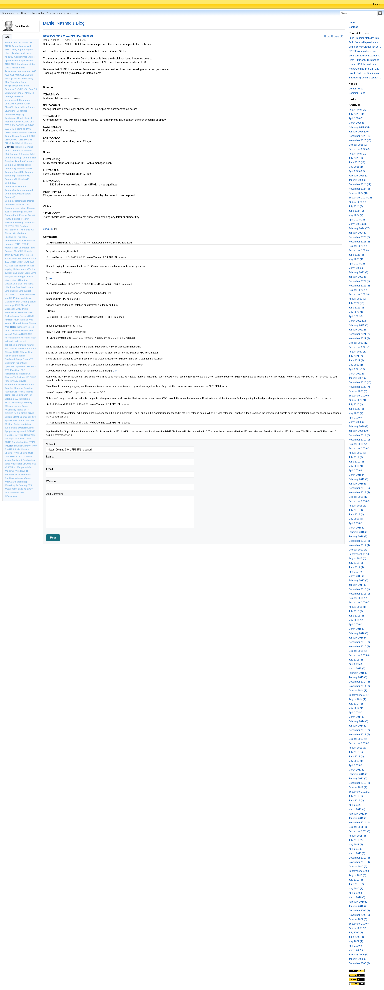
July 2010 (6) (356, 879)
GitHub (8, 233)
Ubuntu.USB (26, 453)
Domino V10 (23, 175)
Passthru (15, 370)
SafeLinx (9, 399)
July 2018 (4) (356, 510)
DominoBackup (13, 190)
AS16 (13, 64)
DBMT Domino (19, 132)
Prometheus (11, 384)
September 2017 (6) (359, 554)
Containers (10, 118)
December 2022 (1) (359, 281)
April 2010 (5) (356, 893)
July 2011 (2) (356, 840)
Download (10, 204)
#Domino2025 (17, 492)
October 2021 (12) (358, 342)
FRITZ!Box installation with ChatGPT (365, 51)
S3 (30, 395)
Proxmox (23, 384)
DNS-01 (28, 139)
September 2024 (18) (360, 197)
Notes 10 (22, 327)
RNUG (15, 395)
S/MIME (31, 431)
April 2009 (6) (356, 945)
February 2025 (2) (358, 175)
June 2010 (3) (356, 884)
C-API (20, 89)
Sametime (24, 399)
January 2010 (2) (358, 906)
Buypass (9, 89)
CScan (17, 121)
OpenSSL (10, 366)
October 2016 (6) (358, 598)
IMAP (22, 255)
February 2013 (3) (358, 774)
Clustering (10, 111)
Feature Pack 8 (27, 215)
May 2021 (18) (356, 364)
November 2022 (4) (359, 285)
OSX (33, 366)
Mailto (16, 298)
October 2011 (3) (358, 827)
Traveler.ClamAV (22, 445)
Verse (7, 463)
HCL (19, 237)
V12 (23, 456)
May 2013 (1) (356, 761)
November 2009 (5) (359, 915)
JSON (20, 262)
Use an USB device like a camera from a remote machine (365, 64)
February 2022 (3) (358, 325)
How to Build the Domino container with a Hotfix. (365, 73)
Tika (20, 435)
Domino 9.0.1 (28, 154)
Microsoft (10, 309)
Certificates (28, 93)
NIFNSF (9, 319)
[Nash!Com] (365, 979)
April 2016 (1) (356, 624)
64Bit (7, 42)
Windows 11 (21, 471)
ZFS (7, 492)
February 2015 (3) (358, 673)
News (23, 316)
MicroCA (25, 305)
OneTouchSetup (13, 359)
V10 (18, 456)
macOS (8, 298)
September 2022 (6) (359, 294)
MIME (18, 309)
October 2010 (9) (358, 866)
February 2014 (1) (358, 721)
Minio (25, 309)
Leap (27, 273)
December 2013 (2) (359, 730)
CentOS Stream (13, 93)
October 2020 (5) (358, 391)
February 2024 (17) (359, 228)
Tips (11, 438)
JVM (26, 262)
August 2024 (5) (357, 202)
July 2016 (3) (356, 611)
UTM (12, 456)
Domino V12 (11, 179)
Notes (13, 327)
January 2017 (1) (358, 585)
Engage (31, 208)
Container (22, 111)
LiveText (22, 283)
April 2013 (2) (356, 765)
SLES (17, 413)
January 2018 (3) (358, 536)
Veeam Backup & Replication (20, 460)
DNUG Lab (17, 143)
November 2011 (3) (359, 822)
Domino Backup (13, 157)
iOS (19, 258)
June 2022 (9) (356, 307)
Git (32, 229)
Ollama (23, 352)
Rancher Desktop (23, 388)
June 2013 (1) (356, 756)
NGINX (30, 316)
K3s (11, 265)
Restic (29, 391)
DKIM (32, 136)
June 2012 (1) (356, 800)
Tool (22, 438)
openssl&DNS (23, 366)
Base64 (17, 78)
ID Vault (28, 251)
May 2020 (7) (356, 413)
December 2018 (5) (359, 488)
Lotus (30, 287)
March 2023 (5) (357, 268)
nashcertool (11, 312)
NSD (33, 337)
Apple (31, 57)
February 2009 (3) (358, 954)
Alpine (21, 49)
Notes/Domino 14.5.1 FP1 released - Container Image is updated (365, 68)
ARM (7, 64)
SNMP (31, 413)
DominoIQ (10, 197)
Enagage (9, 208)
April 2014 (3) (356, 712)
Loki (23, 287)
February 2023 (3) (358, 272)
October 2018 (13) (358, 497)
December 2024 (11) (360, 184)
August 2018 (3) (357, 505)
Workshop (22, 481)
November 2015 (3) (359, 646)
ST (6, 424)
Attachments (18, 67)
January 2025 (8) (358, 180)
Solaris (8, 417)
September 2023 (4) (359, 250)
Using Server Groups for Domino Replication (365, 46)
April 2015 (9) (356, 664)
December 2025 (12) (360, 136)
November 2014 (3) (359, 686)
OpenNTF (28, 359)
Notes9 (8, 334)
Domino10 (23, 179)
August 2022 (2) (357, 298)
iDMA (7, 255)
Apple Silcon (11, 60)
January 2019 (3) (358, 483)
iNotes (29, 255)
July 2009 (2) (356, 932)
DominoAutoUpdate (15, 186)
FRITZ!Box (10, 229)
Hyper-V (9, 247)
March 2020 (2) (357, 422)
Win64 (28, 467)
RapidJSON (11, 391)
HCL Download (27, 240)
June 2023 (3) (356, 254)
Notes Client (27, 330)
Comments (48, 229)
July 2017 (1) (356, 563)
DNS (21, 139)
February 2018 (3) (358, 532)
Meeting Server (28, 301)
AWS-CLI (9, 75)
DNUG (8, 143)
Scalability (17, 402)
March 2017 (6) (357, 576)
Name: (50, 456)
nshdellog (10, 345)
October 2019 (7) (358, 444)
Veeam (29, 456)
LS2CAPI (9, 294)
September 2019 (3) (359, 448)
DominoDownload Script (18, 193)
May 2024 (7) (356, 215)
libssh (30, 276)
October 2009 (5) (358, 919)
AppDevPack (20, 57)
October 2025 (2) (358, 144)
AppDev (9, 57)
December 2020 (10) (360, 382)
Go (14, 233)
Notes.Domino (12, 337)
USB (7, 456)
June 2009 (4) (356, 937)
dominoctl (27, 190)
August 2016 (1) (357, 607)
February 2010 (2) (358, 901)
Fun (23, 229)
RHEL (8, 395)
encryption (20, 208)
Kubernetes (19, 269)
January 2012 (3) (358, 818)
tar (16, 435)
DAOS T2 (9, 129)
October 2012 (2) (358, 787)
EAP (18, 204)
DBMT (8, 132)
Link (49, 278)
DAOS (31, 125)
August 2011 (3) (357, 835)
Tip (6, 438)
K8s (32, 265)
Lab (15, 273)
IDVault (15, 255)
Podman (21, 377)
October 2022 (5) (358, 290)
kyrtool (8, 273)
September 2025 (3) (359, 149)
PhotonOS (10, 377)
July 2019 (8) (356, 457)
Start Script (14, 424)
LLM (7, 287)
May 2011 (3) (356, 844)
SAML (8, 402)
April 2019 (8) (356, 470)
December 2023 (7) (359, 237)
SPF (34, 417)
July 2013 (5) (356, 752)
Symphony (10, 431)
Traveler (9, 445)
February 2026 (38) (359, 127)
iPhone (26, 258)
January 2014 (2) (358, 725)
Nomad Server (20, 323)
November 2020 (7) (359, 386)
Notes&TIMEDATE (22, 334)
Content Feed (356, 88)
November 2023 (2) (359, 241)
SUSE (14, 427)
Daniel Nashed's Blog (64, 23)
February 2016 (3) (358, 633)
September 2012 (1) (359, 791)
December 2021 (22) (360, 334)
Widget (20, 467)
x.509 (20, 489)
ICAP (20, 251)
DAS (28, 129)
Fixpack (16, 219)
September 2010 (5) (359, 871)
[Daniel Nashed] (365, 984)
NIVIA (16, 319)
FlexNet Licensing (14, 222)
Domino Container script (18, 165)
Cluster (32, 107)
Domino (9, 146)
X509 (14, 489)
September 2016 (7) (359, 602)
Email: (50, 468)
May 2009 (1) (356, 941)
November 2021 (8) (359, 338)
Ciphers (19, 103)
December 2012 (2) (359, 783)
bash (24, 78)
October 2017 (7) (358, 549)
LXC (17, 294)
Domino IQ (10, 168)
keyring (8, 269)
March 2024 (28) (358, 224)
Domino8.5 (10, 183)
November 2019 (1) (359, 439)
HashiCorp (10, 237)
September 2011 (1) (359, 831)
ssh (27, 420)
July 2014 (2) (356, 703)
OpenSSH (21, 363)
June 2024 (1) (356, 210)
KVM (29, 269)
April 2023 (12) (357, 263)
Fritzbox (24, 226)
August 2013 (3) (357, 747)
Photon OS (25, 373)
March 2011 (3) (357, 853)
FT (18, 229)
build (27, 85)
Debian (32, 132)
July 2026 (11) (356, 114)
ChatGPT (9, 103)
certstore (18, 96)
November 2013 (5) (359, 734)
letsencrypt (20, 276)
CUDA (25, 121)
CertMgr (9, 96)
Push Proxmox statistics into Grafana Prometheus (365, 38)
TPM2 (32, 442)
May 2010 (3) (356, 888)
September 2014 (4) (359, 695)
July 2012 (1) (356, 796)
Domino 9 (15, 154)
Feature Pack (11, 215)
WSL (30, 485)
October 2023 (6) (358, 246)
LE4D (21, 273)
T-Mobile (9, 435)
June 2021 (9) (356, 360)
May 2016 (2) (356, 620)
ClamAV (9, 107)
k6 (28, 265)
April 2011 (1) (356, 849)
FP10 (11, 226)
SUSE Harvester (26, 427)
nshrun (30, 345)
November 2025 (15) (360, 140)
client (24, 107)
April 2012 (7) (356, 805)
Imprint (377, 4)
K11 (6, 265)
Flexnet (25, 219)
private (22, 381)
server (17, 406)
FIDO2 (8, 219)
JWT (32, 262)
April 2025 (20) (357, 171)
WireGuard (10, 481)
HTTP (17, 244)
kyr (34, 269)
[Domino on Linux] (365, 975)
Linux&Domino (20, 280)
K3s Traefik (20, 265)
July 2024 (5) (356, 206)
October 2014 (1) (358, 690)
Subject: (51, 444)
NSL (7, 348)
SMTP (24, 413)
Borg (23, 82)
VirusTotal (16, 463)
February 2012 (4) (358, 813)
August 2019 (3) (357, 452)
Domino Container (25, 161)
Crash (20, 118)
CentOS (33, 89)
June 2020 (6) (356, 408)
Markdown (26, 298)
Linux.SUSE (11, 283)
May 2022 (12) (356, 312)
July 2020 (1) (356, 404)
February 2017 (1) (358, 580)
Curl (32, 121)
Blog (30, 78)
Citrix (27, 103)
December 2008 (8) (359, 963)
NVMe (21, 348)
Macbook (30, 294)
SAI (16, 399)
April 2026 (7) (356, 118)
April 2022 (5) (356, 316)
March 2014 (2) (357, 717)
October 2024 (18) (358, 193)
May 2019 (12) (356, 466)
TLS (17, 438)
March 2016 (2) (357, 629)
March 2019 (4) (357, 474)
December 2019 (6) (359, 435)
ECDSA (25, 204)
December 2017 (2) (359, 541)
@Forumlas (11, 496)
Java (7, 262)
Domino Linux (24, 168)
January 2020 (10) (359, 430)
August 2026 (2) (357, 109)
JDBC (13, 262)
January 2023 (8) (358, 276)
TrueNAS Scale (12, 449)
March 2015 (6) (357, 668)
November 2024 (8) (359, 188)
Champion (24, 100)
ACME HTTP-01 (26, 42)
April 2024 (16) (357, 219)
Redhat (21, 391)
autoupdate (24, 71)
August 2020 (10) (358, 400)
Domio (30, 201)
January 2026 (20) (359, 131)
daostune (20, 129)
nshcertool (20, 341)
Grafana (21, 233)
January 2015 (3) (358, 677)
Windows (9, 471)
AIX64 (8, 49)
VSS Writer (10, 467)
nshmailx (21, 345)
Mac (22, 294)
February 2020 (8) (358, 426)
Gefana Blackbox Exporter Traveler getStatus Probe (365, 55)
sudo (7, 427)
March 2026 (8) (357, 122)
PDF (23, 370)
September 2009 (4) (359, 923)
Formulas (30, 222)
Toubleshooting (20, 442)
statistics (26, 424)
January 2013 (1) (358, 778)
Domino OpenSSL (14, 172)
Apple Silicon (26, 60)
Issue (33, 258)
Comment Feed (357, 93)
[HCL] (365, 970)
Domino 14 (17, 150)
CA (26, 89)
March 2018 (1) (357, 527)
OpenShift (10, 363)
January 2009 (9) (358, 959)
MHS (17, 305)
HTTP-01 (25, 244)
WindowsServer (23, 478)
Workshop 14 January (16, 485)
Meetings (9, 305)
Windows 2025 (12, 474)
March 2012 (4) (357, 809)
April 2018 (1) (356, 523)
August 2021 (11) (358, 351)
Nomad (8, 323)
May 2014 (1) (356, 708)
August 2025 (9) (357, 153)
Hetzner (9, 244)
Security (28, 402)
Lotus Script (11, 291)
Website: (51, 481)
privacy (14, 381)
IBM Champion (22, 247)
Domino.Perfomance (15, 201)
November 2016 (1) (359, 593)
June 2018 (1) (356, 514)
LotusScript (25, 291)
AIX (29, 46)
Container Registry (14, 114)
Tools (28, 438)
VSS (34, 463)
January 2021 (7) (358, 378)
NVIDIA (13, 348)
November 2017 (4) (359, 545)
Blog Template (12, 82)
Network (22, 312)
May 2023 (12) (356, 259)
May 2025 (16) (356, 166)
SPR (15, 420)
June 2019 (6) (356, 461)
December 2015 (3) (359, 642)
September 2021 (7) (359, 347)
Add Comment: (55, 493)
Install (8, 258)
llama (30, 283)
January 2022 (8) (358, 329)
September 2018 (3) (359, 501)
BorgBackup (11, 85)
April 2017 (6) (356, 571)
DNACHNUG (11, 139)
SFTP (26, 409)
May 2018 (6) (356, 519)
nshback (9, 341)
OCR (27, 348)
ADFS (8, 46)
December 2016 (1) (359, 589)
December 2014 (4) (359, 681)
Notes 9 (16, 330)
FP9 (17, 226)
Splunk (8, 420)
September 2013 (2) (359, 743)
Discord (24, 136)
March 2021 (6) (357, 373)
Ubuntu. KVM (12, 453)
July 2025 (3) (356, 158)
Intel (14, 258)
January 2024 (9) (358, 232)
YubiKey (28, 489)
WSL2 (8, 489)
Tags (7, 37)
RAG (31, 384)
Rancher (9, 388)
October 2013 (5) (358, 739)
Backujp (29, 75)
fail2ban (28, 211)
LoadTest (15, 287)
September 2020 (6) (359, 395)
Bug (21, 85)
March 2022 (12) (358, 320)
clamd (17, 107)
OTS (7, 370)
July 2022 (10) (356, 303)
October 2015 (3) (358, 651)
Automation (11, 71)
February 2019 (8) (358, 479)
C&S (12, 125)
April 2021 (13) (357, 369)
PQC (7, 381)
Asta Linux (22, 64)
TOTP (8, 442)
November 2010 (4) (359, 862)
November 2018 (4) (359, 492)
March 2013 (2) (357, 769)
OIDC (16, 352)
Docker (28, 143)
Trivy (34, 445)
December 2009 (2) (359, 910)
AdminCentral (19, 46)
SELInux (9, 406)
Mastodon (10, 301)
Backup (9, 78)
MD (18, 301)
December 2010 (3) (359, 857)
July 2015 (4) (356, 659)
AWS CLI (19, 75)
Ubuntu (25, 449)
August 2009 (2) (357, 928)
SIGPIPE (9, 413)
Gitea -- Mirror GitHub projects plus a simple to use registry (365, 60)
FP (6, 226)
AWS (33, 71)
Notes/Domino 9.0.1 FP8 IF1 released (68, 35)
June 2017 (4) (356, 567)
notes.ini (25, 337)
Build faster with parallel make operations (365, 42)
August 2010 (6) (357, 875)
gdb (28, 229)
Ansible (16, 53)
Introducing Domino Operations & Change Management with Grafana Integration (365, 77)
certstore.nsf (11, 100)
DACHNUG (21, 125)
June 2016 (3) (356, 615)
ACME (14, 42)
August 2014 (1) (357, 699)
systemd (21, 431)
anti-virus (26, 53)
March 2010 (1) (357, 897)
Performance (11, 373)
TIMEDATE (29, 435)
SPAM (16, 417)
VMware (27, 463)
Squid (21, 420)
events (8, 211)
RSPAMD (23, 395)
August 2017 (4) (357, 558)
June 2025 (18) (357, 162)
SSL (32, 420)
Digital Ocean (12, 136)
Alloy (14, 49)
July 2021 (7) (356, 356)
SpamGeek (25, 417)
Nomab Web (26, 319)
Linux (8, 280)
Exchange (18, 211)
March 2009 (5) (357, 950)
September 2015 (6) (359, 655)
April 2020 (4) (356, 417)
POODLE (31, 377)
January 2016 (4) (358, 637)
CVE (7, 125)
